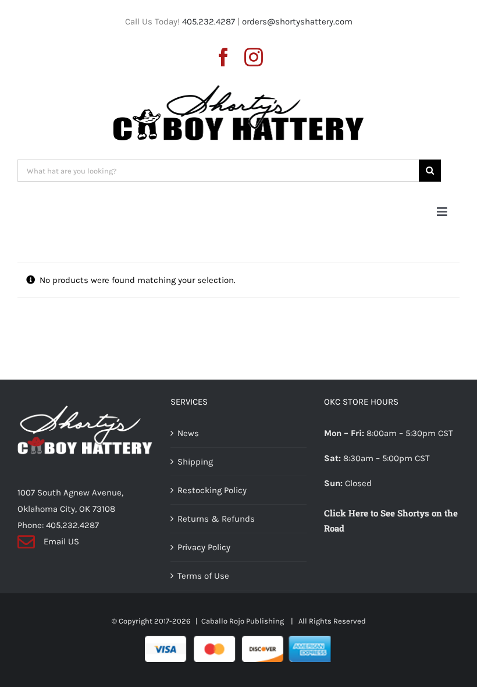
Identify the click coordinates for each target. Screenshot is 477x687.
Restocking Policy (212, 490)
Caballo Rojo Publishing (243, 621)
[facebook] (223, 57)
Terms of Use (203, 576)
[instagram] (253, 57)
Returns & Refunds (216, 519)
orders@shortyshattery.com (297, 21)
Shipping (195, 461)
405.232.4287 (208, 21)
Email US (61, 541)
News (188, 433)
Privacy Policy (203, 547)
